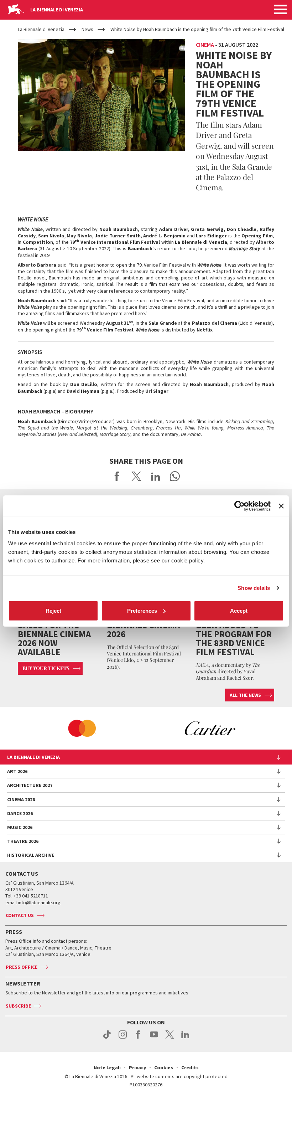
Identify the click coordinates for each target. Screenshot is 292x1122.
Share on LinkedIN (155, 476)
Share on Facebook (117, 476)
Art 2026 (17, 771)
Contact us (20, 915)
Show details (254, 588)
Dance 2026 (20, 813)
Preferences (142, 610)
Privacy (137, 1067)
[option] (82, 728)
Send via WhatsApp (175, 476)
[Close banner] (281, 506)
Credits (190, 1067)
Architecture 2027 (29, 785)
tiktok (107, 1038)
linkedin (185, 1038)
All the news (245, 695)
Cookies (163, 1067)
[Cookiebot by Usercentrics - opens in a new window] (239, 506)
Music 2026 (19, 827)
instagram (122, 1038)
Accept (238, 610)
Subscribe (18, 1006)
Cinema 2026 (21, 799)
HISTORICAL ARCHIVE (30, 855)
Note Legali (107, 1067)
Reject (53, 610)
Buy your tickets (45, 668)
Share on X (136, 476)
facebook (138, 1038)
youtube (154, 1038)
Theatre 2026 (22, 841)
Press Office (21, 967)
